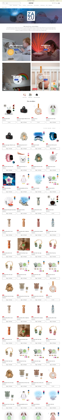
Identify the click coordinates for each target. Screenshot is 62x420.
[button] (12, 3)
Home (3, 7)
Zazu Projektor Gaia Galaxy (6, 188)
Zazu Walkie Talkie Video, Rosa (51, 339)
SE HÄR (16, 49)
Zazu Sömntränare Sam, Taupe (21, 274)
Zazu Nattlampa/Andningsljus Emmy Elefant (9, 209)
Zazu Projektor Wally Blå (35, 188)
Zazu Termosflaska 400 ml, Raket (51, 231)
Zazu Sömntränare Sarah (6, 118)
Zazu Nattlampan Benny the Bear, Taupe (23, 296)
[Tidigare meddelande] (20, 1)
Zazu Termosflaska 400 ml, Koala (36, 209)
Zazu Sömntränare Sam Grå (50, 188)
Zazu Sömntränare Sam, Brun (50, 274)
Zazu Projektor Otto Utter (21, 209)
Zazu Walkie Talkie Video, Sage (36, 339)
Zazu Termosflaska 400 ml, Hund (7, 231)
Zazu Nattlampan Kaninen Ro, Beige (7, 296)
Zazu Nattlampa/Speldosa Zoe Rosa (22, 188)
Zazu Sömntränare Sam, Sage (35, 274)
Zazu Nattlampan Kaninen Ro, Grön (36, 166)
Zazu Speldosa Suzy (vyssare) (50, 166)
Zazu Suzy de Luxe (34, 118)
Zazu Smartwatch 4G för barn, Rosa (7, 166)
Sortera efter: (49, 128)
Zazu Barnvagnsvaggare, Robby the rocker (23, 118)
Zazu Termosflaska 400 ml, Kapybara (37, 231)
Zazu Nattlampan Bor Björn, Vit (22, 166)
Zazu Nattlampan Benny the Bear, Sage (8, 404)
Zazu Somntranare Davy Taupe (50, 118)
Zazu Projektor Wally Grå (50, 404)
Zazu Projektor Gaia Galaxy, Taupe (22, 339)
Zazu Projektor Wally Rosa (35, 404)
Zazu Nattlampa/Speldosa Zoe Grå (22, 404)
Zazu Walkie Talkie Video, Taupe (7, 274)
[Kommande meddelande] (42, 1)
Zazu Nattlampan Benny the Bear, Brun (37, 296)
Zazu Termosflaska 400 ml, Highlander (23, 231)
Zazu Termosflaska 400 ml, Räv (7, 339)
